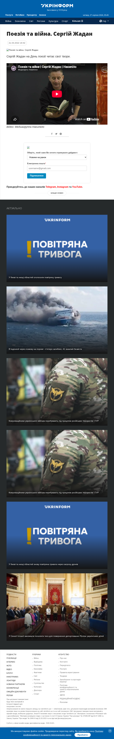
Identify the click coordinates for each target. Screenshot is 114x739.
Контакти (64, 662)
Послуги (9, 15)
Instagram (62, 187)
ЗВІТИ (62, 695)
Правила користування (69, 672)
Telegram (51, 187)
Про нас (63, 658)
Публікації (11, 658)
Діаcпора (38, 690)
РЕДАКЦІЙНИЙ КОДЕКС (70, 699)
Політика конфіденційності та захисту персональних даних (69, 688)
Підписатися (36, 175)
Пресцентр (32, 15)
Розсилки (64, 702)
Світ (31, 21)
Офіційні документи (16, 692)
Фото (9, 666)
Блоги (10, 673)
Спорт (65, 21)
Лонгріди (11, 681)
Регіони (41, 21)
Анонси (42, 15)
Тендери (63, 676)
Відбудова (38, 662)
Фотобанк (19, 15)
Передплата (65, 665)
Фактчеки (38, 672)
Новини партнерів (16, 684)
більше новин (57, 193)
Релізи (10, 695)
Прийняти (82, 735)
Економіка (20, 21)
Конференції (13, 688)
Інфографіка (12, 677)
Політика (37, 665)
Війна (8, 21)
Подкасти (11, 654)
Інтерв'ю (11, 662)
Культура (53, 21)
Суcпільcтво (39, 683)
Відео (9, 669)
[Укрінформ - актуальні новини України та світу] (57, 5)
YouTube (77, 187)
